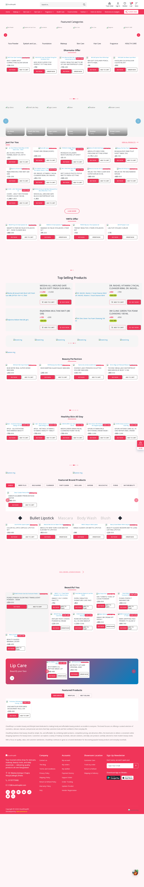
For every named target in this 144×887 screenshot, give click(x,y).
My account (66, 760)
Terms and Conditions (47, 769)
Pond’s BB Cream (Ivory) (44, 151)
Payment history (68, 773)
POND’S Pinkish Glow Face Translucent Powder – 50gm (23, 598)
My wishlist (66, 769)
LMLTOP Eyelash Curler (118, 228)
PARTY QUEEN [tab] (64, 485)
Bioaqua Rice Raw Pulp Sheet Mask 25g (124, 152)
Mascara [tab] (65, 517)
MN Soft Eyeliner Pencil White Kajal (71, 61)
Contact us (43, 760)
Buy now (65, 302)
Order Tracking (67, 782)
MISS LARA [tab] (78, 485)
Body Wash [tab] (87, 517)
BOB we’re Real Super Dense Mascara (18, 369)
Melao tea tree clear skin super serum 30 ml (99, 173)
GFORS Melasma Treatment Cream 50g (124, 448)
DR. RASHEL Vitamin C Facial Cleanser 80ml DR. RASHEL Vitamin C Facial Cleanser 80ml (45, 174)
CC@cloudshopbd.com (17, 785)
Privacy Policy (44, 773)
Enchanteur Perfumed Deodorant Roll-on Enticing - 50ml (17, 707)
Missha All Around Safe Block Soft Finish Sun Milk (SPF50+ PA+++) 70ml (55, 287)
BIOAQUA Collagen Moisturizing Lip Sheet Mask (71, 154)
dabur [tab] (10, 485)
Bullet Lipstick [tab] (42, 517)
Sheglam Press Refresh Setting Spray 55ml (125, 82)
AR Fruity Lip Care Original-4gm (77, 666)
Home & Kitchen (96, 12)
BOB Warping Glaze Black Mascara (55, 368)
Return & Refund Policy (47, 782)
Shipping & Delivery (91, 773)
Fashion (83, 12)
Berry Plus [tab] (22, 485)
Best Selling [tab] (85, 695)
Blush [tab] (105, 517)
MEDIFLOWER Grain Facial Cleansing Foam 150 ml (44, 429)
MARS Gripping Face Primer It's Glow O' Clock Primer (127, 620)
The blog (42, 765)
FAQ (40, 790)
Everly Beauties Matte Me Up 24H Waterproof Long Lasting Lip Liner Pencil (45, 63)
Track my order (89, 765)
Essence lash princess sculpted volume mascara (87, 369)
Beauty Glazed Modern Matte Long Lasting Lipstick (88, 529)
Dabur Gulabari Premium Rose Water (21, 497)
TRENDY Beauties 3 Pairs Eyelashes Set (89, 229)
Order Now (24, 71)
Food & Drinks (72, 12)
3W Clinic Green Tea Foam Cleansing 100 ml (123, 312)
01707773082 (13, 780)
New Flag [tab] (71, 695)
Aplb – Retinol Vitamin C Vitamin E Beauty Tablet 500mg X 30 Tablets (17, 429)
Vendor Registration (69, 790)
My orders (65, 765)
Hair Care (37, 12)
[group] (18, 340)
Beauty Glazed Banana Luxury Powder (13, 640)
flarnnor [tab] (50, 485)
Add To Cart (49, 302)
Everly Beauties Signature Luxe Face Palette (82, 599)
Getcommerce (21, 811)
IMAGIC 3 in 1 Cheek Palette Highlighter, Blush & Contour (60, 599)
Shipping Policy (44, 777)
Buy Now (12, 71)
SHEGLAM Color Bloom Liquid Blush (97, 61)
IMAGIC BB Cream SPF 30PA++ (105, 618)
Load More (72, 211)
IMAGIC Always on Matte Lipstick (54, 528)
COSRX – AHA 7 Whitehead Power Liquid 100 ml (17, 195)
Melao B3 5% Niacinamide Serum (125, 173)
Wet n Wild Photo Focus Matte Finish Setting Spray (71, 174)
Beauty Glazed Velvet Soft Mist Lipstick (120, 556)
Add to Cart (77, 70)
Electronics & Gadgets (112, 12)
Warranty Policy (45, 786)
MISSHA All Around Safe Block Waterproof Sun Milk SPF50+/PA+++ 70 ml (44, 195)
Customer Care (89, 760)
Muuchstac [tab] (103, 485)
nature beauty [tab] (129, 485)
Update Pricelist (68, 786)
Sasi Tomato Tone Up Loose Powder (106, 598)
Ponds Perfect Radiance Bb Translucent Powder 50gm (125, 599)
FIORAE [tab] (115, 485)
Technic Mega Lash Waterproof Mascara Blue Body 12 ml (121, 369)
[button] (5, 35)
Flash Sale (132, 12)
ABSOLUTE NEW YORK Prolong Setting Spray (98, 152)
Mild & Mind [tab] (36, 485)
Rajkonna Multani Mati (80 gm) (18, 173)
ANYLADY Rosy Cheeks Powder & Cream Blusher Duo (61, 620)
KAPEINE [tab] (90, 485)
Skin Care (26, 12)
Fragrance (48, 12)
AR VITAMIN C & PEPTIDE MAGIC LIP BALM (55, 668)
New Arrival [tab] (57, 695)
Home (8, 12)
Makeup (15, 12)
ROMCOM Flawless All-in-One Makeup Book (82, 620)
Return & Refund (90, 769)
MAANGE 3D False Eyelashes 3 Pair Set (54, 229)
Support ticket (67, 777)
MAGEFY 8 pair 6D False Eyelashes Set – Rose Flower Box (21, 229)
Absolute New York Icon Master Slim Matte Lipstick (21, 529)
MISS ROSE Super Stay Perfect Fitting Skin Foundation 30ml (16, 63)
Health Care (61, 12)
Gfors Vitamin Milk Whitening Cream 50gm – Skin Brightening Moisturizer (71, 429)
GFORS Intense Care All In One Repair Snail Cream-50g (98, 429)
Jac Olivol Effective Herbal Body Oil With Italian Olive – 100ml (16, 154)
